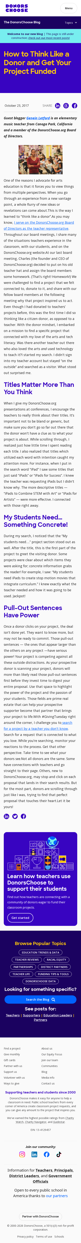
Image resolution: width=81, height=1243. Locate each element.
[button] (68, 8)
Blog (44, 1072)
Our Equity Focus (51, 1054)
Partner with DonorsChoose (40, 1216)
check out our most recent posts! (49, 38)
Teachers (13, 1015)
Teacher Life (21, 974)
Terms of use (44, 1236)
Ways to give (11, 1083)
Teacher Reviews (27, 959)
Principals (63, 1170)
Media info (47, 1077)
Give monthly (12, 1054)
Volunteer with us (14, 1077)
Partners (40, 1020)
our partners (57, 1195)
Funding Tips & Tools (53, 974)
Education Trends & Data (40, 952)
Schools (59, 1236)
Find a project (12, 1048)
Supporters (31, 1015)
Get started (20, 918)
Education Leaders (58, 1015)
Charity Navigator (35, 1122)
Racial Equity (56, 959)
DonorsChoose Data (41, 981)
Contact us (48, 1083)
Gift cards (9, 1060)
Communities (49, 1066)
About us (46, 1048)
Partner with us (13, 1066)
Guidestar (59, 1122)
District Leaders (24, 1175)
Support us (10, 1072)
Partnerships (23, 967)
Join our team (49, 1060)
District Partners (54, 967)
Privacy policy (25, 1236)
